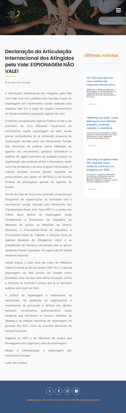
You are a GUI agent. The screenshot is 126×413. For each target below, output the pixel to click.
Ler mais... (92, 104)
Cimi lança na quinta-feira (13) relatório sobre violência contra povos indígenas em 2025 (102, 164)
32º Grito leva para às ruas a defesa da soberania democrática (100, 81)
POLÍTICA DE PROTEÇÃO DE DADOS (76, 400)
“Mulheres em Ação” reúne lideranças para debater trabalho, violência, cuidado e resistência (102, 123)
